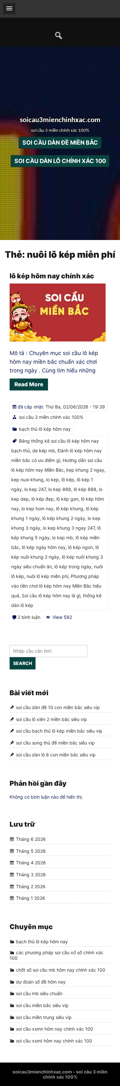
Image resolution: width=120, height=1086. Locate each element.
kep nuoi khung (27, 479)
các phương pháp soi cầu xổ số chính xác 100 (56, 955)
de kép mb (43, 450)
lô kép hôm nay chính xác (52, 276)
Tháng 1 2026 (30, 898)
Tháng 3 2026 (31, 874)
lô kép (67, 479)
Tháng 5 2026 (31, 851)
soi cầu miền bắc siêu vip (42, 1005)
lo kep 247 (35, 489)
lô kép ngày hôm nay (44, 547)
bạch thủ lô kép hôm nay (45, 429)
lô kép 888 (85, 489)
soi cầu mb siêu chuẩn (39, 993)
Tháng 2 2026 (30, 886)
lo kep (52, 479)
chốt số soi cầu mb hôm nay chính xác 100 (60, 970)
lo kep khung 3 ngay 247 (69, 528)
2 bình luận (29, 617)
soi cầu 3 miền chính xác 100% (51, 417)
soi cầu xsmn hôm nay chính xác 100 (54, 1029)
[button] (9, 8)
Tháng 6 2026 (31, 839)
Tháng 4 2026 (31, 862)
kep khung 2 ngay (85, 470)
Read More (28, 384)
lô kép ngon (80, 547)
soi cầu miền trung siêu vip (44, 1017)
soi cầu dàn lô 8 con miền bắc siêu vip (56, 754)
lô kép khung (69, 508)
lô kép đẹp (42, 499)
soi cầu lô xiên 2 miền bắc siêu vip (51, 719)
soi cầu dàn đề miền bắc (60, 142)
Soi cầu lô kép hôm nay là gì (51, 595)
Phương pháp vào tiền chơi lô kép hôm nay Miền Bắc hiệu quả (56, 585)
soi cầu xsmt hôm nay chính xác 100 (54, 1040)
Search (22, 663)
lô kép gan (67, 499)
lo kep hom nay (37, 508)
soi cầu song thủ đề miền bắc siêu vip (55, 742)
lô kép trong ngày (73, 566)
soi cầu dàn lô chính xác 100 (60, 161)
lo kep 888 (59, 489)
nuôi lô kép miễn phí (47, 576)
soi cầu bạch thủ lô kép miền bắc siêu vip (59, 731)
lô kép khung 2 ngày (63, 518)
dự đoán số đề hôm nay (41, 982)
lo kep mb (62, 537)
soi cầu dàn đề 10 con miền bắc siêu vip (58, 707)
